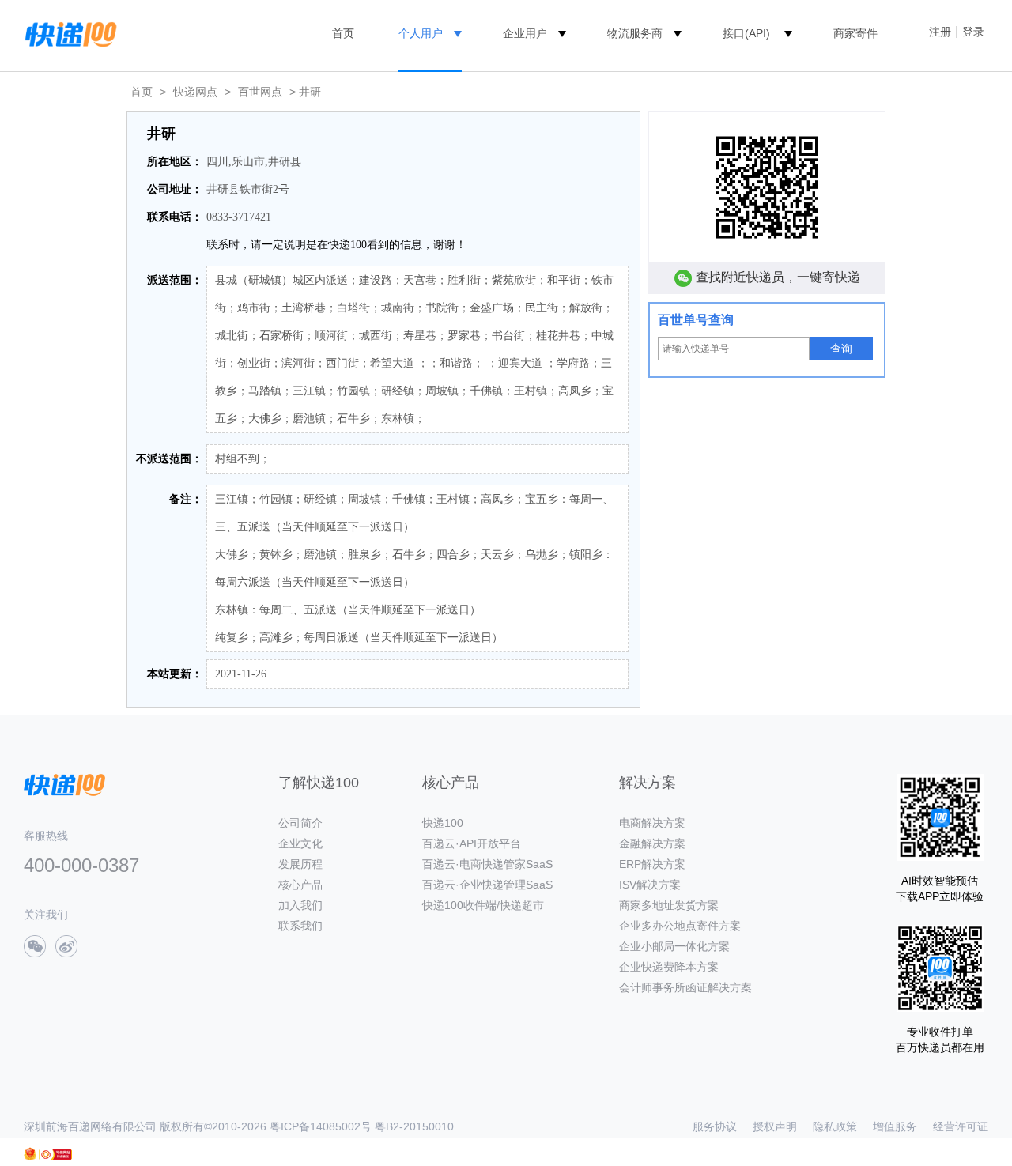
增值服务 (895, 1126)
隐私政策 (835, 1126)
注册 (940, 31)
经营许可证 (960, 1126)
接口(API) (746, 33)
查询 (841, 348)
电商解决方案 (652, 823)
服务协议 (715, 1126)
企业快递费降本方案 (669, 966)
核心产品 (300, 884)
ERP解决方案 (652, 864)
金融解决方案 (652, 843)
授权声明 (775, 1126)
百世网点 (260, 91)
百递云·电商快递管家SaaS (487, 864)
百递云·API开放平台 (471, 843)
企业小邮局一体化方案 (674, 946)
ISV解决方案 (650, 884)
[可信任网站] (55, 1154)
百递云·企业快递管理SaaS (487, 884)
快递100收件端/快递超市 (483, 905)
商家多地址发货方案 (669, 905)
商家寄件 (855, 33)
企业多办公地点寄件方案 (680, 925)
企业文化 (300, 843)
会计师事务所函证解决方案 (685, 987)
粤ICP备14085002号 (321, 1126)
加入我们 (300, 905)
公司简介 (300, 823)
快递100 (442, 823)
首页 (343, 33)
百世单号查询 (696, 319)
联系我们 (300, 925)
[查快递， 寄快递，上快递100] (68, 33)
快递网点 (195, 91)
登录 (973, 31)
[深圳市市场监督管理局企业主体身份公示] (30, 1153)
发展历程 (300, 864)
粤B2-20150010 (414, 1126)
